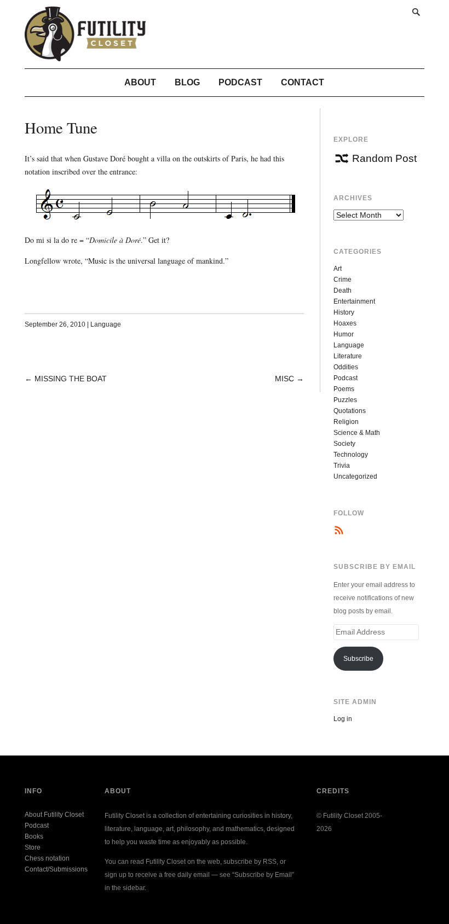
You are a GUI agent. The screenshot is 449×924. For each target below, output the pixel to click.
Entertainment (354, 301)
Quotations (349, 411)
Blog (187, 82)
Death (342, 290)
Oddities (345, 367)
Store (33, 847)
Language (105, 324)
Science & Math (356, 433)
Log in (342, 719)
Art (337, 268)
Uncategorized (355, 476)
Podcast (240, 82)
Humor (343, 334)
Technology (350, 454)
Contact (302, 82)
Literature (347, 356)
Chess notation (47, 858)
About (140, 82)
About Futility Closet (54, 814)
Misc (284, 378)
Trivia (341, 465)
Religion (346, 422)
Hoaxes (344, 323)
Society (344, 444)
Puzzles (345, 400)
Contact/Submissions (56, 869)
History (343, 312)
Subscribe (358, 659)
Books (34, 836)
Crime (342, 279)
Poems (343, 389)
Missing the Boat (70, 378)
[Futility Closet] (85, 55)
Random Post (384, 158)
